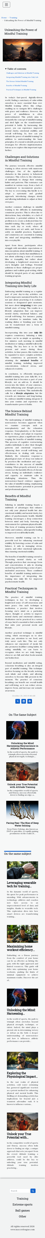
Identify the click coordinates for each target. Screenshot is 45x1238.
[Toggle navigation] (6, 4)
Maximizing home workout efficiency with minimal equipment (20, 951)
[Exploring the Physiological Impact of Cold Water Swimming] (22, 1060)
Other (22, 1216)
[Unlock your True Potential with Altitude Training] (22, 771)
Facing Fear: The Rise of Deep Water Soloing (22, 824)
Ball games (22, 1210)
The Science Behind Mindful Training (19, 81)
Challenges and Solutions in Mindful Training (22, 73)
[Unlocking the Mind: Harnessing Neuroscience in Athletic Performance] (22, 730)
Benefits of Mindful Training (16, 86)
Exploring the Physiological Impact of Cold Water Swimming (21, 1078)
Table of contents (16, 68)
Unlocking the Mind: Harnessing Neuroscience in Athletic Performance (22, 746)
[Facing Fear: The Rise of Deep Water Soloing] (22, 810)
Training (13, 17)
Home (4, 17)
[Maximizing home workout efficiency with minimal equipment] (22, 933)
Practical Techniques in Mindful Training (21, 90)
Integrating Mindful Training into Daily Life (22, 77)
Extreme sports (22, 1204)
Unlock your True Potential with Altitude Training (22, 785)
